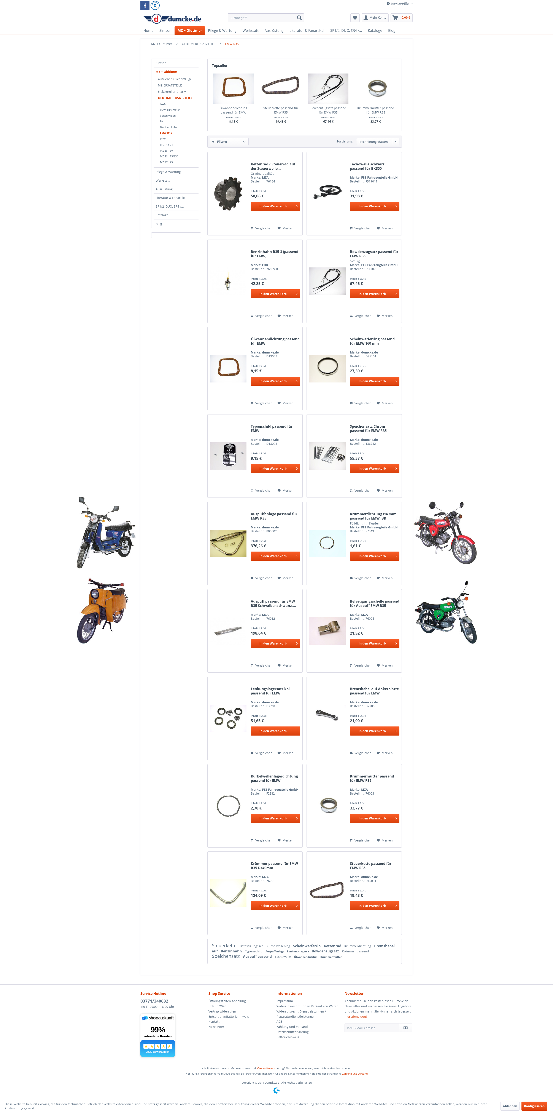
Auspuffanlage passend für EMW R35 (274, 516)
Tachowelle (283, 957)
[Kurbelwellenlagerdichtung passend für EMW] (228, 806)
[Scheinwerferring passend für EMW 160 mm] (327, 368)
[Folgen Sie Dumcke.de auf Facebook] (144, 5)
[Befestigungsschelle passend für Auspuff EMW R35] (327, 631)
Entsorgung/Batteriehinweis (228, 1016)
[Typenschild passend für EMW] (228, 456)
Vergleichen (263, 228)
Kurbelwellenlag (279, 946)
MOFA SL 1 (166, 145)
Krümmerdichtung (358, 946)
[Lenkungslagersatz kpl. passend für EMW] (228, 718)
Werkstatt (163, 180)
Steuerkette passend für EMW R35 (280, 110)
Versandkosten (266, 1068)
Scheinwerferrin (307, 946)
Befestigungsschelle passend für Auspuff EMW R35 (374, 603)
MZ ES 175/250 (169, 156)
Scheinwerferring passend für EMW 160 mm (372, 341)
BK (161, 121)
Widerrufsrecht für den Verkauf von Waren (307, 1006)
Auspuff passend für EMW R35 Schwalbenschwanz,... (273, 603)
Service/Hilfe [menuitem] (400, 4)
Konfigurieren (534, 1106)
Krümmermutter (331, 957)
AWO (163, 104)
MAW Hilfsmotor (170, 110)
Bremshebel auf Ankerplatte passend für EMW (374, 691)
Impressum (284, 1001)
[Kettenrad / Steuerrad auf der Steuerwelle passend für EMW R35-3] (228, 194)
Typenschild (254, 951)
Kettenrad (333, 946)
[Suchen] (299, 17)
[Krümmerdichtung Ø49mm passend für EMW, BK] (327, 543)
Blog (159, 224)
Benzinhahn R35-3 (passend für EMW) (274, 254)
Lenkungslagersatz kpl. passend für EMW (271, 691)
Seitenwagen (168, 115)
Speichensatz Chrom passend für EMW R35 (368, 428)
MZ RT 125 (166, 162)
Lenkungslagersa (298, 951)
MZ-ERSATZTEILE (170, 85)
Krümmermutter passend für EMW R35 (375, 110)
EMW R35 (166, 133)
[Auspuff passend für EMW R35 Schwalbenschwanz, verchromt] (228, 631)
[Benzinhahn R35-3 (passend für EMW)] (228, 281)
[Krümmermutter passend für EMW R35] (375, 89)
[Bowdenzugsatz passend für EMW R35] (328, 89)
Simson (161, 63)
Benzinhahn (232, 951)
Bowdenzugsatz (326, 951)
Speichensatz (226, 956)
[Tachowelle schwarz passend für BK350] (327, 194)
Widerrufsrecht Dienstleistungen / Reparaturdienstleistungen (301, 1014)
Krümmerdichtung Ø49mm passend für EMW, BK (373, 516)
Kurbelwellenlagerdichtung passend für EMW (274, 778)
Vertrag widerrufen (222, 1011)
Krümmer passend (355, 951)
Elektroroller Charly (172, 92)
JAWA (163, 139)
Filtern (221, 141)
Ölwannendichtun (306, 957)
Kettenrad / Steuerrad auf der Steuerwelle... (273, 166)
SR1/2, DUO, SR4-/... (170, 206)
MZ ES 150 (166, 150)
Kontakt (213, 1021)
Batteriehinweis (287, 1037)
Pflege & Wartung (168, 172)
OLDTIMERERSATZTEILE (175, 98)
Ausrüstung (164, 189)
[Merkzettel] (355, 17)
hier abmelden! (356, 1016)
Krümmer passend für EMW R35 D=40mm (274, 865)
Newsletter (216, 1027)
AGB (279, 1021)
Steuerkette (225, 945)
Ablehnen (510, 1106)
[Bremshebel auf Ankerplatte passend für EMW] (327, 718)
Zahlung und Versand (292, 1027)
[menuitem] (266, 19)
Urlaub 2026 (217, 1006)
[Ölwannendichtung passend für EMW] (233, 89)
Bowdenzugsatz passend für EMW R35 (328, 110)
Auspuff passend (258, 956)
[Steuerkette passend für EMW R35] (281, 89)
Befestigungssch (252, 946)
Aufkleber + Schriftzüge (175, 79)
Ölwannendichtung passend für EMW (233, 110)
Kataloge (162, 215)
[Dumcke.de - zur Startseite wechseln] (172, 18)
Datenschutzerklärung (292, 1032)
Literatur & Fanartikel (171, 198)
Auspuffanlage (275, 951)
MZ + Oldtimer (166, 72)
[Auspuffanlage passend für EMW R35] (228, 543)
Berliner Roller (168, 127)
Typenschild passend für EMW (271, 428)
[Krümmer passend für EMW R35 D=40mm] (228, 893)
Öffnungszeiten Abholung (227, 1001)
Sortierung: (345, 141)
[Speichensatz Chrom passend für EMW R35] (327, 456)
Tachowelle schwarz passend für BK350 (367, 166)
